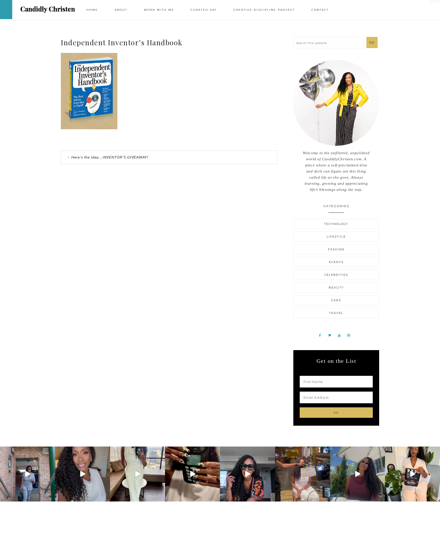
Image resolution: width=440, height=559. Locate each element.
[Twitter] (331, 335)
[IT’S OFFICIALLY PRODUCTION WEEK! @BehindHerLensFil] (412, 474)
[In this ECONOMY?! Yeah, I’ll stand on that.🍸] (357, 474)
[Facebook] (322, 335)
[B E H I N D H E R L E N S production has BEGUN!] (302, 474)
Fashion (336, 249)
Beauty (336, 287)
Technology (336, 224)
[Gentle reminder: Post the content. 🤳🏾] (192, 474)
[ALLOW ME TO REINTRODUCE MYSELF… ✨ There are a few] (82, 474)
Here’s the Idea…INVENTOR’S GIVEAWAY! (109, 157)
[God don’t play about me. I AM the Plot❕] (137, 474)
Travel (336, 313)
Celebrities (336, 275)
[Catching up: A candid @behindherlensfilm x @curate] (247, 474)
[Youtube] (341, 335)
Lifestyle (336, 236)
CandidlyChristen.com (47, 9)
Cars (336, 300)
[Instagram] (351, 335)
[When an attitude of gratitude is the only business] (27, 474)
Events (336, 262)
